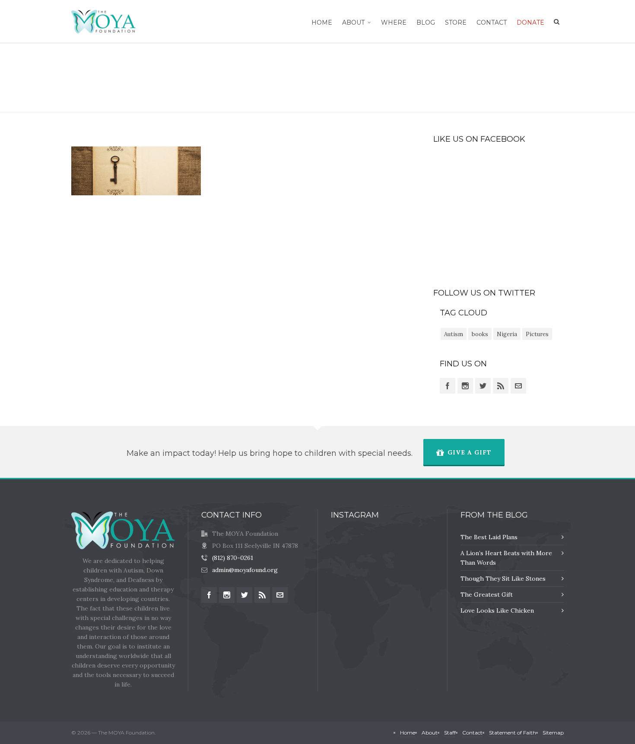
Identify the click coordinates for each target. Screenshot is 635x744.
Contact (472, 732)
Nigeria (507, 334)
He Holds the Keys (452, 77)
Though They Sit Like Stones (503, 578)
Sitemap (553, 732)
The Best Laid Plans (489, 537)
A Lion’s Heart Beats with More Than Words (506, 557)
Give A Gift (470, 452)
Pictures (537, 334)
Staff (450, 732)
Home (411, 77)
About (430, 732)
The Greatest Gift (486, 594)
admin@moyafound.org (245, 570)
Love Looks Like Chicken (497, 610)
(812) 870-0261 (232, 558)
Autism (453, 334)
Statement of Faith (512, 732)
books (480, 334)
